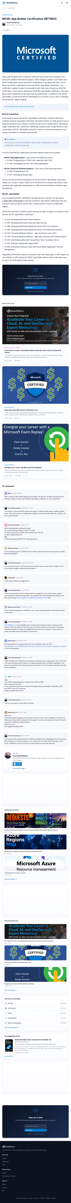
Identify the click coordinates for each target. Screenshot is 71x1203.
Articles (4, 1158)
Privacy (48, 1198)
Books (4, 1173)
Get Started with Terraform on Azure (15, 873)
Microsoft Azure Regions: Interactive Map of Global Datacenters (23, 851)
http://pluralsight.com (38, 598)
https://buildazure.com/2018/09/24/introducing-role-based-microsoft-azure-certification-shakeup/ (35, 646)
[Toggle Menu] (67, 3)
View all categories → (12, 1027)
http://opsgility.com (23, 598)
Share (7, 30)
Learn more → (9, 1056)
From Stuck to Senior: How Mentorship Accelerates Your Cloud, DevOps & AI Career (29, 941)
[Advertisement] (35, 789)
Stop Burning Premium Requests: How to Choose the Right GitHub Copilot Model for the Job (31, 830)
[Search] (62, 2)
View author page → (19, 768)
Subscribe (29, 287)
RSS (3, 1191)
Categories (5, 1161)
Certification (11, 8)
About (4, 1184)
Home (4, 8)
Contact (4, 1187)
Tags (3, 1164)
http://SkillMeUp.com (10, 625)
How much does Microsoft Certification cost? (21, 410)
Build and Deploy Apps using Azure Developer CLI (33, 1040)
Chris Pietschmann (13, 23)
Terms (42, 1198)
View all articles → (11, 879)
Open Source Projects (8, 1176)
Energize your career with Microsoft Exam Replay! (23, 467)
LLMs (53, 1198)
